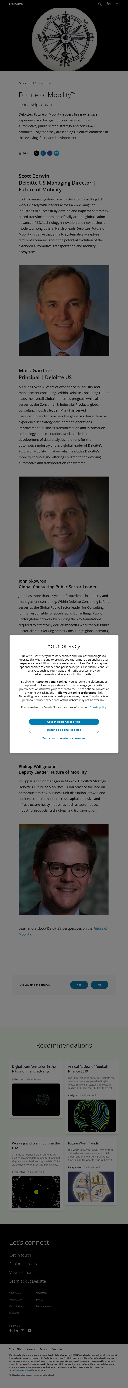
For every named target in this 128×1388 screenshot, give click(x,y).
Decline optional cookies (64, 730)
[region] (64, 694)
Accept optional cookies (64, 722)
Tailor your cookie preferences (63, 738)
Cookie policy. (98, 707)
